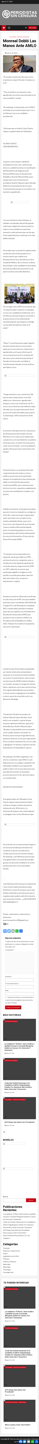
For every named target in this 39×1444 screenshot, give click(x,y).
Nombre (8, 976)
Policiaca (6, 1259)
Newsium (35, 1439)
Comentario (9, 950)
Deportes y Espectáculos (11, 1251)
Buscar (5, 1196)
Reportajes (6, 1264)
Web (6, 990)
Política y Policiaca (23, 37)
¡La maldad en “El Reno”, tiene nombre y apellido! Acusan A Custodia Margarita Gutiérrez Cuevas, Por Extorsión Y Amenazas (19, 1216)
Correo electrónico (12, 983)
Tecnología (7, 1270)
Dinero (5, 1253)
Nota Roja (32, 28)
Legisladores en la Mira (11, 1256)
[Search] (26, 28)
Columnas (12, 37)
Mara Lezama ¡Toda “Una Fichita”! (14, 1233)
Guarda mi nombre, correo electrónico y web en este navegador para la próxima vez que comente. (19, 999)
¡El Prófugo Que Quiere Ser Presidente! (19, 1122)
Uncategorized (8, 1272)
